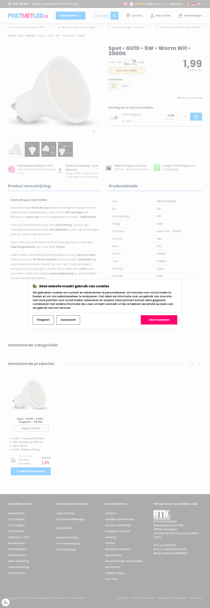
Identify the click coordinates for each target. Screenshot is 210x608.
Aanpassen (68, 320)
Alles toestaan (159, 320)
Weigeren (43, 320)
